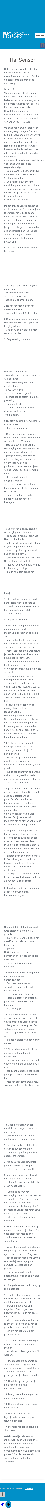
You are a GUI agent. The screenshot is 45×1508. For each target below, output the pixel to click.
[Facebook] (42, 45)
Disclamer (29, 1489)
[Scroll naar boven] (3, 1505)
